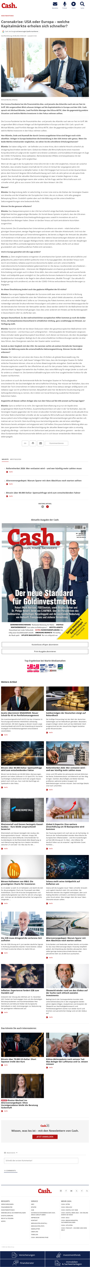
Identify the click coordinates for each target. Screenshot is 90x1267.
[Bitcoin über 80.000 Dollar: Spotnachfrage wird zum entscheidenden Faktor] (22, 753)
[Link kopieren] (25, 443)
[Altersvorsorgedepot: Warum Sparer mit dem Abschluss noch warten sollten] (67, 924)
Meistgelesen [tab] (15, 459)
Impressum (35, 1218)
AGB (32, 1210)
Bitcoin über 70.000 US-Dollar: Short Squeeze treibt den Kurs (18, 1060)
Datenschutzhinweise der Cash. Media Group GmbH (43, 1214)
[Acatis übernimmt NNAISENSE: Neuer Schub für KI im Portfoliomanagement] (22, 699)
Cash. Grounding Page (39, 1237)
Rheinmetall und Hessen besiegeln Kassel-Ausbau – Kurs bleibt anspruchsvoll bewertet (22, 826)
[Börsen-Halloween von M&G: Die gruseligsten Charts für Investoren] (22, 867)
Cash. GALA (65, 1218)
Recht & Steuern (7, 1218)
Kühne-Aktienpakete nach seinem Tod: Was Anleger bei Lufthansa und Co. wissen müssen (67, 1061)
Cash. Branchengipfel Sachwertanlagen (69, 1221)
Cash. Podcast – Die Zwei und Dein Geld (74, 1229)
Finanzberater (6, 1207)
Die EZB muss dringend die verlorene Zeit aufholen (21, 939)
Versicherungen (7, 1204)
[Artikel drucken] (33, 443)
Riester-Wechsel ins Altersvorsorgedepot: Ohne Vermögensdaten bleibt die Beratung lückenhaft (19, 1104)
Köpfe (3, 1221)
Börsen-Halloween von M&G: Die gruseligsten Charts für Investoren (18, 882)
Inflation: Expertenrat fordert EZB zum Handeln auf (20, 991)
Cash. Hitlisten (67, 1225)
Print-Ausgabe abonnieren (45, 651)
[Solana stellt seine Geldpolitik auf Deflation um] (67, 867)
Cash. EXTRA (65, 1204)
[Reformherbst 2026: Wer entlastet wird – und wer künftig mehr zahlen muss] (67, 753)
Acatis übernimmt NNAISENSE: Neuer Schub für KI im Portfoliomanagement (20, 714)
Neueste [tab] (5, 459)
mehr (11, 472)
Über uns (34, 1232)
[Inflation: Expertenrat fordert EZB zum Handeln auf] (22, 976)
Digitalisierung (7, 1216)
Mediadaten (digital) (39, 1223)
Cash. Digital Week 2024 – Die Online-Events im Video (74, 1214)
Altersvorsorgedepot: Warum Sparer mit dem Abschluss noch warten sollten (44, 480)
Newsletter (35, 1229)
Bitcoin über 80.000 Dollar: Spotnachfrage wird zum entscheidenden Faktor (43, 492)
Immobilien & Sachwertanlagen (13, 1213)
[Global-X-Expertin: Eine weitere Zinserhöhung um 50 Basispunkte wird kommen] (67, 810)
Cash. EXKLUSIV (66, 1207)
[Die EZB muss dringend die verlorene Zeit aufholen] (22, 924)
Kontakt (34, 1220)
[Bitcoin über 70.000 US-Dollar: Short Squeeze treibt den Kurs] (22, 1045)
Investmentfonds (8, 1210)
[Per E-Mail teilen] (40, 443)
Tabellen (34, 1234)
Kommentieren (57, 443)
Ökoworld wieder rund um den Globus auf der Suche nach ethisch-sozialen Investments (67, 993)
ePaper (33, 1207)
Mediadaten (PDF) (37, 1226)
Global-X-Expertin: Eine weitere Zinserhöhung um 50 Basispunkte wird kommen (65, 826)
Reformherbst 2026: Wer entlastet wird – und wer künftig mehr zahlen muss (44, 468)
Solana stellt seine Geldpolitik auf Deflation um (63, 882)
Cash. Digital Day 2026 (69, 1210)
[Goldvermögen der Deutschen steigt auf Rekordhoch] (67, 699)
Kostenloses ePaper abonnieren (45, 644)
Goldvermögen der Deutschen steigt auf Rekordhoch (66, 714)
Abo (32, 1204)
